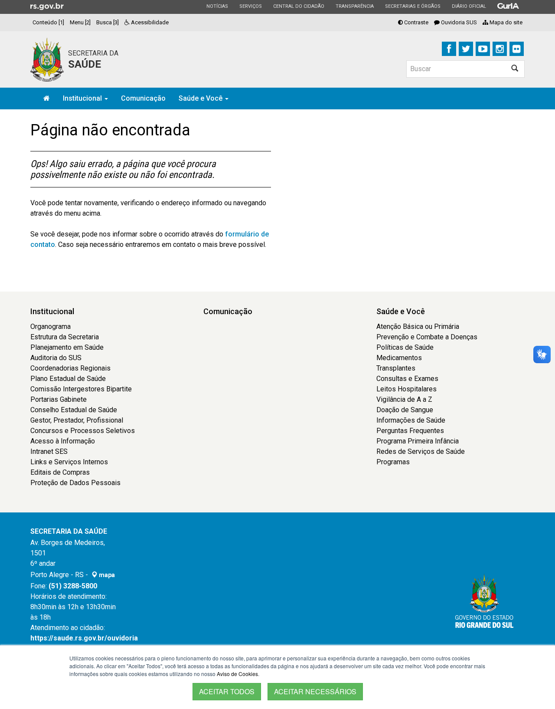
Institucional (83, 98)
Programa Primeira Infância (417, 441)
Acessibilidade (149, 22)
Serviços (250, 6)
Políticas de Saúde (405, 347)
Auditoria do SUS (56, 358)
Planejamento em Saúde (67, 347)
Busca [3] (107, 22)
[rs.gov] (47, 6)
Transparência (354, 6)
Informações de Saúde (410, 420)
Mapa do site (505, 22)
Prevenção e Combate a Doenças (426, 337)
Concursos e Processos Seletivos (82, 431)
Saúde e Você (201, 98)
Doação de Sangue (404, 410)
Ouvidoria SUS (458, 22)
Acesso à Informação (62, 441)
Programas (393, 462)
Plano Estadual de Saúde (68, 378)
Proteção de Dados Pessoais (75, 483)
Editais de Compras (60, 472)
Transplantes (395, 368)
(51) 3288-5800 (73, 586)
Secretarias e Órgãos (413, 6)
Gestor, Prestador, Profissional (76, 420)
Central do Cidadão (298, 6)
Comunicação (143, 98)
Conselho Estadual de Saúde (73, 410)
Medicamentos (399, 358)
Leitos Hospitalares (406, 389)
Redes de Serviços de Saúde (420, 451)
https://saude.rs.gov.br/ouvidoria (84, 638)
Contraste (415, 22)
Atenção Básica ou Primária (417, 326)
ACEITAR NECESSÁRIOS (315, 691)
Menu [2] (80, 22)
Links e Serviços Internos (69, 462)
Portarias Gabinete (58, 399)
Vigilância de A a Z (404, 399)
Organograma (50, 326)
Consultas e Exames (407, 378)
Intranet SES (49, 451)
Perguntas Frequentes (410, 431)
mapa (106, 574)
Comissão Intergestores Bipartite (81, 389)
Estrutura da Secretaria (64, 337)
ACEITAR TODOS (227, 691)
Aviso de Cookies (237, 673)
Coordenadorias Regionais (70, 368)
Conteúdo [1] (48, 22)
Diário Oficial (468, 6)
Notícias (217, 6)
